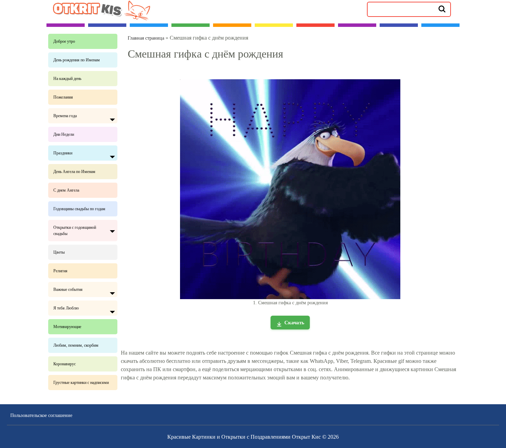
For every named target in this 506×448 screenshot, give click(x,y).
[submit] (441, 8)
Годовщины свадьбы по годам (79, 208)
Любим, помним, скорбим (75, 345)
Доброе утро (64, 41)
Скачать (294, 322)
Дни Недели (63, 134)
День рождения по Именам (76, 60)
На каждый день (67, 78)
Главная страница (146, 38)
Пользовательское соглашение (41, 415)
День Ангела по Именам (74, 171)
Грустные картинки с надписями (81, 382)
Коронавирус (64, 364)
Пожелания (63, 97)
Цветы (59, 252)
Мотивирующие (67, 326)
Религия (60, 270)
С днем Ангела (66, 190)
